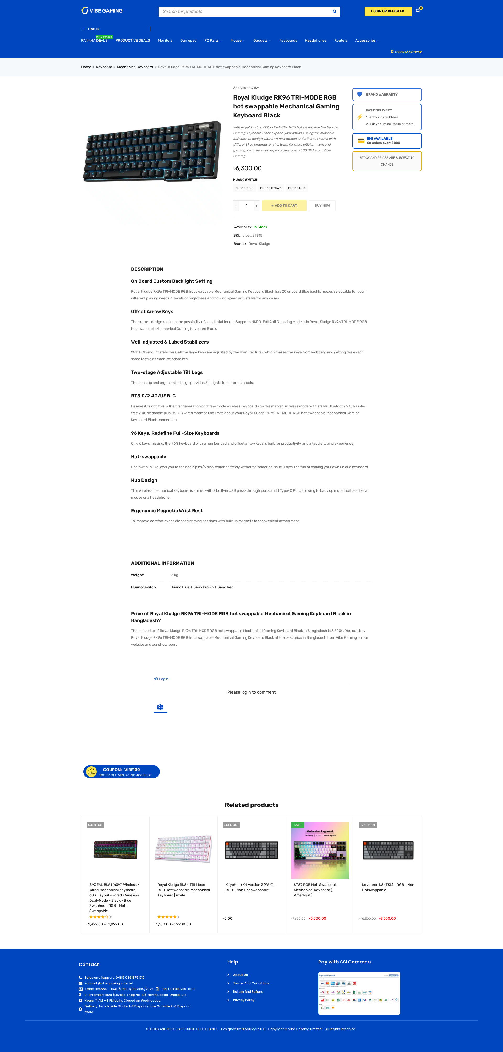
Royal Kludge (259, 244)
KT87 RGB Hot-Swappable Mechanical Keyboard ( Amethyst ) (316, 889)
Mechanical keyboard (135, 67)
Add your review (246, 88)
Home (86, 67)
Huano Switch (245, 180)
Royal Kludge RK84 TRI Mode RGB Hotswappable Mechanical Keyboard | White (183, 889)
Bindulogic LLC (253, 1029)
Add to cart (286, 206)
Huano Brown (270, 188)
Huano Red (296, 188)
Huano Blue (244, 188)
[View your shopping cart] (418, 10)
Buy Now (322, 206)
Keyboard (104, 67)
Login (163, 679)
